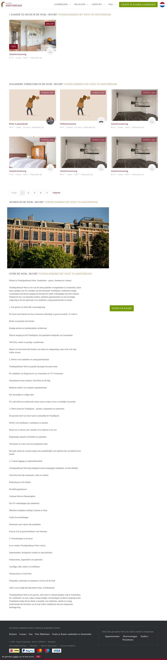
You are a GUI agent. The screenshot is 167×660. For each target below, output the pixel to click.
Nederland (51, 642)
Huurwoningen (130, 636)
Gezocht (97, 4)
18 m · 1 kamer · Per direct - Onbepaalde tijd (26, 127)
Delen (50, 23)
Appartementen (112, 636)
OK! (38, 656)
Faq (30, 634)
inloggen (79, 4)
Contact (22, 634)
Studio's (144, 636)
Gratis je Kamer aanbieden (138, 4)
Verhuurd (47, 92)
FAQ (110, 4)
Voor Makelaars (42, 634)
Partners (13, 634)
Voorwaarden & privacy (18, 646)
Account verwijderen (67, 646)
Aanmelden (61, 4)
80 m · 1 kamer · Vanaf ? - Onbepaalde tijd (127, 127)
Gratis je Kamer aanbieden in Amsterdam (71, 634)
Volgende (56, 193)
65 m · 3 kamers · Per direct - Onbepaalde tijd (77, 127)
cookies (15, 657)
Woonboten (127, 639)
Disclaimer (34, 646)
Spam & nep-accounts (49, 646)
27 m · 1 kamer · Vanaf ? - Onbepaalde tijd (25, 58)
